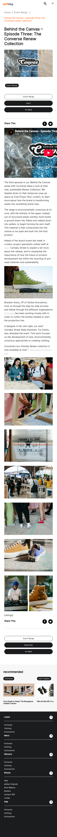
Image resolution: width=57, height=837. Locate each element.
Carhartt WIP (9, 794)
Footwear (9, 679)
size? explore (44, 679)
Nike (6, 781)
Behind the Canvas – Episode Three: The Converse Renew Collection (24, 19)
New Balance (9, 788)
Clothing (7, 728)
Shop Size (28, 645)
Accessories (9, 732)
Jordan (7, 798)
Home (7, 12)
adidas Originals (11, 784)
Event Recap (20, 12)
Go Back (28, 110)
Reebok (7, 791)
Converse (9, 313)
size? (28, 103)
